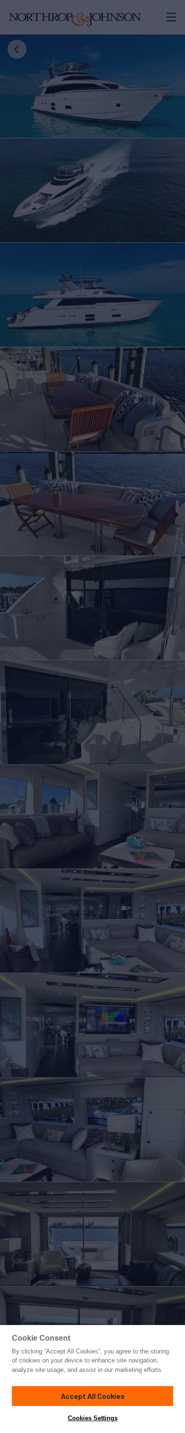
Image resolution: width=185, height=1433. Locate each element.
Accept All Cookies (93, 1395)
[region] (92, 1379)
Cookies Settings (93, 1418)
